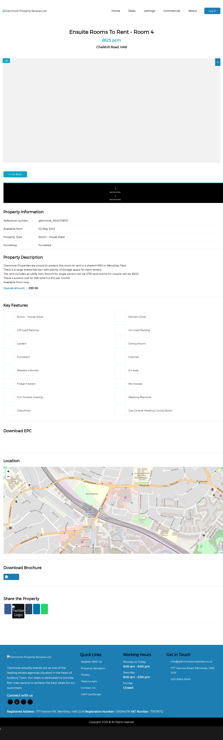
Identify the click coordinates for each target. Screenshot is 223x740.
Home (116, 10)
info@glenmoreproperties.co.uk (191, 661)
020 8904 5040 (181, 679)
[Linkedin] (36, 609)
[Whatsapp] (44, 609)
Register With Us (91, 661)
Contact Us (88, 687)
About (193, 10)
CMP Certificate (91, 694)
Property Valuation (93, 668)
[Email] (28, 609)
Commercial (171, 10)
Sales (132, 10)
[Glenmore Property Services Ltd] (25, 10)
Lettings (149, 10)
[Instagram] (30, 702)
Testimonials (89, 681)
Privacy (85, 674)
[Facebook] (7, 609)
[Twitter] (18, 611)
